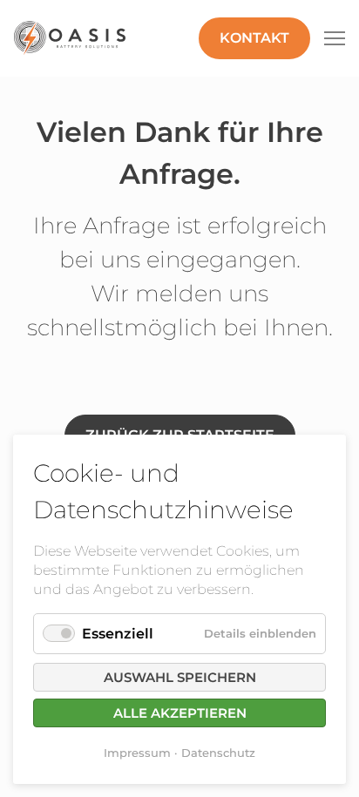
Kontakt (254, 38)
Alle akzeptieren (180, 713)
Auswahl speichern (180, 677)
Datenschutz (218, 753)
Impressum (137, 753)
